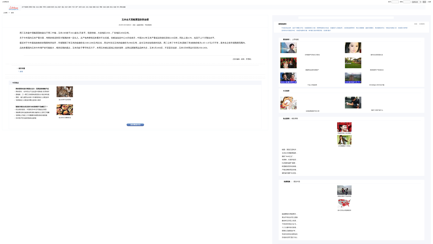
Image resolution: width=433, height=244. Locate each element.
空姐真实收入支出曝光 (344, 133)
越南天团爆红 (369, 28)
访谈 (104, 7)
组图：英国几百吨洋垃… (290, 149)
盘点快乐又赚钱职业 (65, 117)
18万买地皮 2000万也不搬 (376, 85)
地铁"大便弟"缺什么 (377, 110)
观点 (63, 7)
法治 (37, 7)
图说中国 (297, 181)
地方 (66, 7)
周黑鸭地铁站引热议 (323, 28)
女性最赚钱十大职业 (344, 146)
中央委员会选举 (286, 28)
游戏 (108, 7)
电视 (94, 7)
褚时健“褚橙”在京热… (289, 173)
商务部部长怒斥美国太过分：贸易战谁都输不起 (32, 89)
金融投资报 (140, 25)
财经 (70, 7)
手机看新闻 (148, 25)
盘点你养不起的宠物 (65, 99)
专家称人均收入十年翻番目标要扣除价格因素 (31, 115)
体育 (80, 7)
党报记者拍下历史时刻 (344, 196)
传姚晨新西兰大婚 (310, 28)
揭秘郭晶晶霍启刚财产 (312, 70)
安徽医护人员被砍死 (336, 28)
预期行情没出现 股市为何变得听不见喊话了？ (32, 107)
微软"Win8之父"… (288, 156)
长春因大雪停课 (402, 28)
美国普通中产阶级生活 (376, 70)
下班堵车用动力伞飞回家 (290, 224)
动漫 (114, 7)
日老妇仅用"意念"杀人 (289, 237)
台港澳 (49, 7)
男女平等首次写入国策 (290, 217)
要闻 (30, 7)
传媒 (90, 7)
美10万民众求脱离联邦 (344, 210)
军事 (44, 7)
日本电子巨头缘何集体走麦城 (26, 118)
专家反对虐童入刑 (391, 28)
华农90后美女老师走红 (290, 234)
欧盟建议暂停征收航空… (290, 166)
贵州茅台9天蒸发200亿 (288, 30)
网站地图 (123, 7)
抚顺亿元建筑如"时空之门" (291, 231)
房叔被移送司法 (379, 28)
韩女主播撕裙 (360, 28)
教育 (52, 7)
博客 (101, 7)
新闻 (21, 71)
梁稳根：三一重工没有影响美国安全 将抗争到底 (32, 94)
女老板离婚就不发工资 (312, 111)
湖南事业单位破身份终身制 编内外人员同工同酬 (32, 112)
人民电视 (295, 39)
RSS (118, 7)
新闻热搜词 (282, 24)
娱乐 (83, 7)
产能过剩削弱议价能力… (290, 170)
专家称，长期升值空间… (290, 160)
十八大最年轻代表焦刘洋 (290, 227)
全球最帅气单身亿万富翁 (312, 55)
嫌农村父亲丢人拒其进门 (290, 221)
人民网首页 (5, 2)
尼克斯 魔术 (327, 30)
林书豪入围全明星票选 (315, 30)
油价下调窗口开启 (297, 28)
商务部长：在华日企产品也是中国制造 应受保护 (32, 91)
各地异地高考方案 (301, 30)
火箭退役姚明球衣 (349, 28)
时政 (34, 7)
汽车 (73, 7)
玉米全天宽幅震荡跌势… (290, 153)
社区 (97, 7)
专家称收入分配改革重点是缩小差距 (28, 100)
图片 (59, 7)
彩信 (111, 7)
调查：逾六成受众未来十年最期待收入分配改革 (32, 97)
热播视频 (287, 181)
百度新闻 (422, 24)
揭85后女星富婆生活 (377, 55)
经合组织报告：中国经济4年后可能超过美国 (31, 109)
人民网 (5, 13)
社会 (56, 7)
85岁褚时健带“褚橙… (289, 163)
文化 (87, 7)
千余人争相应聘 (312, 85)
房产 (76, 7)
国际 (41, 7)
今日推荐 (286, 91)
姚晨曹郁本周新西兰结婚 (290, 214)
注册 (429, 2)
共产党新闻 (25, 7)
